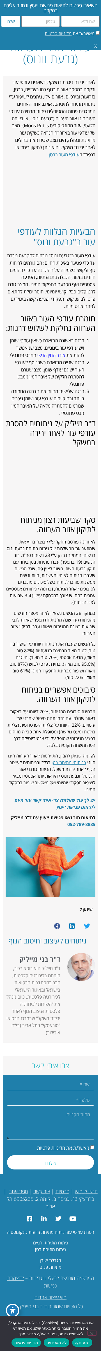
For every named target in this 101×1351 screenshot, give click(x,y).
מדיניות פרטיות (58, 33)
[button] (87, 926)
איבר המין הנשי (51, 355)
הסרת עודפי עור (80, 1232)
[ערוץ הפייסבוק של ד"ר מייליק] (29, 1219)
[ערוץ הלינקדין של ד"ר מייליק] (43, 1219)
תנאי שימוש (86, 1191)
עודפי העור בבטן (64, 154)
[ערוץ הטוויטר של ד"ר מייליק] (58, 1219)
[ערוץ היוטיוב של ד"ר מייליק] (72, 1219)
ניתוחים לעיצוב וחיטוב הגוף (47, 941)
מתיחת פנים (50, 1267)
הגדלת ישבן (50, 1260)
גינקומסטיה (17, 1232)
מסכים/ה (82, 1342)
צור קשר (42, 1191)
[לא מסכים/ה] (92, 1333)
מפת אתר (18, 1191)
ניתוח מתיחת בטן (50, 1249)
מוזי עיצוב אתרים (50, 1297)
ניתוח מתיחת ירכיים (50, 1243)
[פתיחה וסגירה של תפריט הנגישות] (12, 1310)
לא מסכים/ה (57, 1342)
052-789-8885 (81, 824)
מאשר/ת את (70, 33)
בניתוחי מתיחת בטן (69, 762)
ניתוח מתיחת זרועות (46, 1232)
